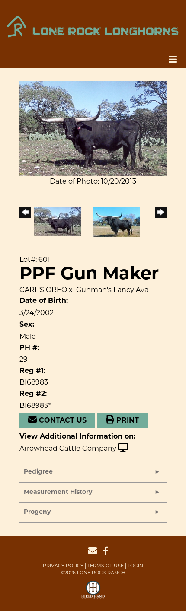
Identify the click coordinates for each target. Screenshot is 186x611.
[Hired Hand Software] (93, 594)
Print (126, 420)
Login (135, 566)
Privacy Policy (63, 566)
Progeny (37, 512)
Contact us (62, 420)
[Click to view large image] (93, 128)
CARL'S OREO (43, 290)
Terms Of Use (105, 566)
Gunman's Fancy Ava (112, 290)
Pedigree (38, 472)
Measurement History (58, 492)
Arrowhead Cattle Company (67, 448)
